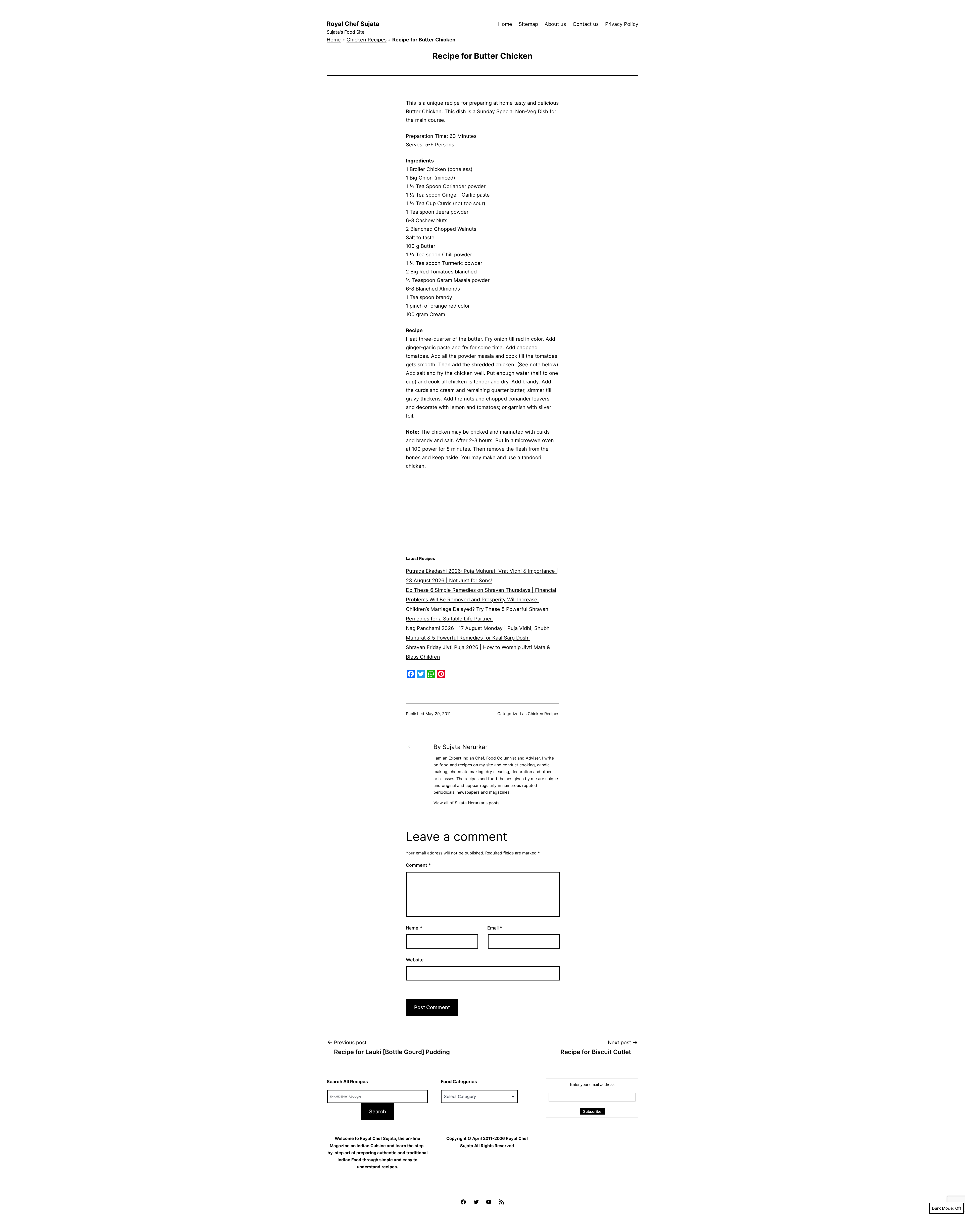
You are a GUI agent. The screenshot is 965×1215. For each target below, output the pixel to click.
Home (505, 24)
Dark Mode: (943, 1208)
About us (555, 24)
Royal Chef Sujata (353, 23)
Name (414, 928)
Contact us (586, 24)
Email (494, 928)
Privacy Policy (621, 24)
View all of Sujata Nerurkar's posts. (466, 802)
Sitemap (528, 24)
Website (415, 959)
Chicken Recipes (367, 40)
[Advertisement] (482, 513)
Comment (418, 865)
